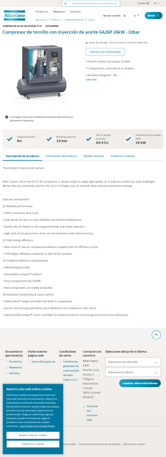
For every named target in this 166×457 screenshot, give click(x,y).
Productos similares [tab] (123, 156)
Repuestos (59, 11)
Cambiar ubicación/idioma (140, 383)
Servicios (75, 11)
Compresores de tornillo (74, 19)
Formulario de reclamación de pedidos (99, 444)
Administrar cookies (134, 444)
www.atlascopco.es (43, 361)
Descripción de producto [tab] (22, 156)
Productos (42, 11)
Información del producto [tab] (61, 156)
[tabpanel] (83, 241)
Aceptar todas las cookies (33, 435)
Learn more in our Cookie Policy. (37, 426)
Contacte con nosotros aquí (92, 413)
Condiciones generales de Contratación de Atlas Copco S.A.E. (71, 370)
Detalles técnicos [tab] (93, 156)
